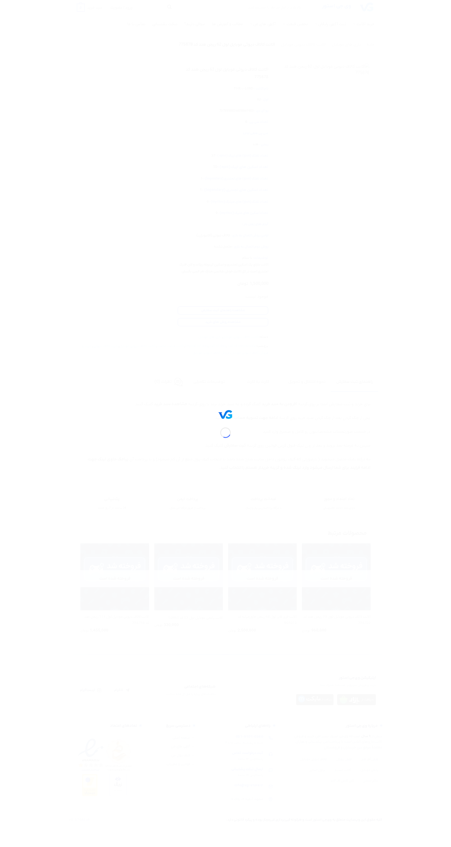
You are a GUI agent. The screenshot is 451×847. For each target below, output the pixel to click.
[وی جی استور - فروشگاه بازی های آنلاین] (225, 414)
